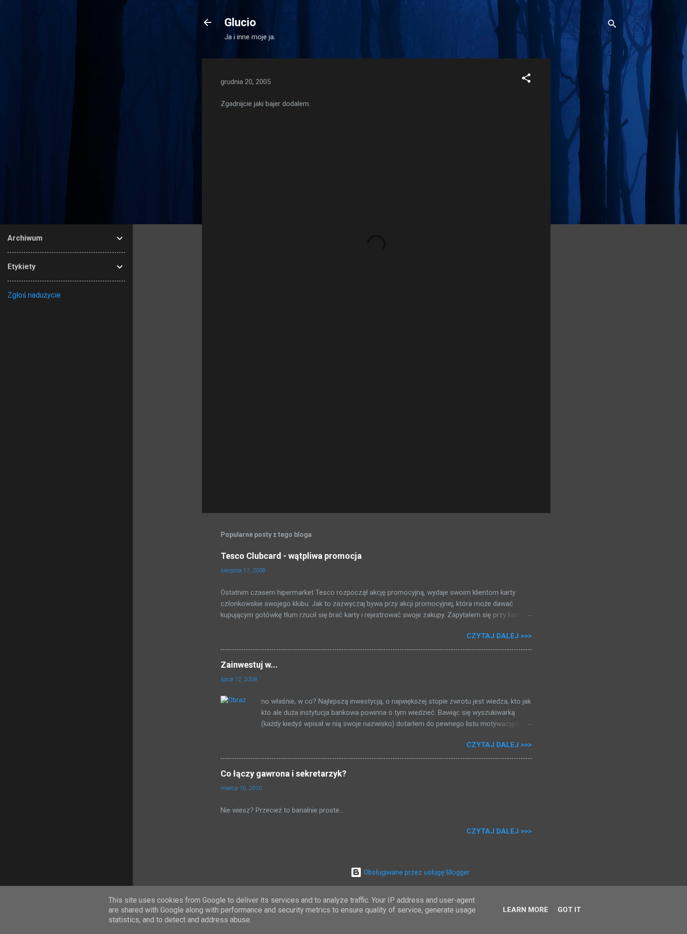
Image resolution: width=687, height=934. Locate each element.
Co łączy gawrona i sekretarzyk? (283, 773)
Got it (569, 909)
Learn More (525, 909)
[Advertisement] (588, 198)
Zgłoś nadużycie (34, 295)
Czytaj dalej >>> (499, 636)
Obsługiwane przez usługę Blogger (416, 872)
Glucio (240, 22)
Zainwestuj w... (249, 665)
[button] (526, 79)
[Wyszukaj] (612, 25)
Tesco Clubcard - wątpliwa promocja (291, 556)
